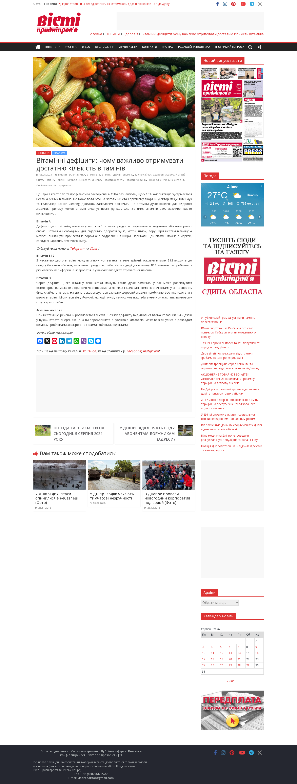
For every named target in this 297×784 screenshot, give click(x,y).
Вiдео (86, 47)
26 (221, 665)
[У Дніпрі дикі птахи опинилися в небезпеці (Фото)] (59, 462)
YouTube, (89, 351)
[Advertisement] (190, 21)
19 (221, 659)
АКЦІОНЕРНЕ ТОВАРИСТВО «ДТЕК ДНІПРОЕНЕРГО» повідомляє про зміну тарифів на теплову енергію (228, 378)
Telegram (77, 248)
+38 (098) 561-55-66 (94, 774)
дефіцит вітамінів (123, 174)
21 (239, 659)
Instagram (151, 351)
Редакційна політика (194, 47)
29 (248, 665)
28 (239, 665)
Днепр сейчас (143, 174)
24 (203, 665)
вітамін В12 (93, 174)
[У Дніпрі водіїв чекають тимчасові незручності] (114, 462)
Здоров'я (59, 153)
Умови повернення (85, 751)
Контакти (149, 47)
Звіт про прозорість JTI (105, 755)
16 (257, 653)
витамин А (79, 174)
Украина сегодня (173, 180)
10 (203, 653)
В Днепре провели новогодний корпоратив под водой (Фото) (167, 498)
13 (230, 653)
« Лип (230, 681)
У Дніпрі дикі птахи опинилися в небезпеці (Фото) (56, 498)
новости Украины (135, 180)
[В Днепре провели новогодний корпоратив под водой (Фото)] (168, 462)
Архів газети (128, 47)
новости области (113, 180)
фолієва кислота (46, 185)
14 (239, 653)
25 (212, 665)
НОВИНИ (43, 153)
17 (203, 659)
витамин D (64, 174)
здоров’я (158, 174)
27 (230, 665)
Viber (93, 248)
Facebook (133, 351)
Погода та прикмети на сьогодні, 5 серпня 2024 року (79, 433)
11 (212, 653)
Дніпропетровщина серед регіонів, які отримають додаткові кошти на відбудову (114, 4)
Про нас (167, 47)
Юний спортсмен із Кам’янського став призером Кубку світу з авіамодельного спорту (228, 332)
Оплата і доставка (54, 751)
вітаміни (107, 174)
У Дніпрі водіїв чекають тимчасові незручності (112, 496)
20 (230, 659)
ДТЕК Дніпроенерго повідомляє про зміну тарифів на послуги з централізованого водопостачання (229, 404)
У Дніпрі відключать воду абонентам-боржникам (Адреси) (147, 433)
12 (221, 653)
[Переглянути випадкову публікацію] (259, 47)
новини (49, 180)
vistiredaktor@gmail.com (96, 778)
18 (212, 659)
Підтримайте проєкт (230, 47)
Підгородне (155, 180)
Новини (51, 47)
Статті (69, 47)
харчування (64, 185)
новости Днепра (91, 180)
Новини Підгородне (68, 180)
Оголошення (104, 47)
